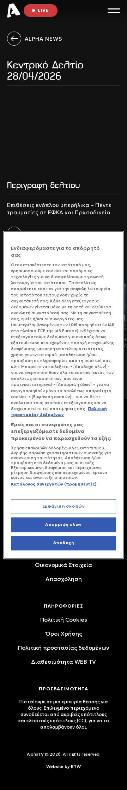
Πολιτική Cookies (63, 619)
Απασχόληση (64, 578)
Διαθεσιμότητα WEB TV (63, 661)
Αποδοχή (63, 542)
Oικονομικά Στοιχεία (63, 564)
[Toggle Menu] (114, 11)
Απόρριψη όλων (63, 524)
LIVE (43, 10)
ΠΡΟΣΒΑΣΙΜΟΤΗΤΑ (63, 689)
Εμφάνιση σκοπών (63, 506)
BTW (76, 766)
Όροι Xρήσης (64, 633)
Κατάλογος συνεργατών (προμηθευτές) (54, 484)
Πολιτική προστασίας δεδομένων (63, 647)
